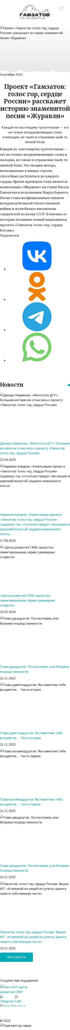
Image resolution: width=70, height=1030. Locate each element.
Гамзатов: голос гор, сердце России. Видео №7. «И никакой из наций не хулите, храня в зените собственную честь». (33, 937)
